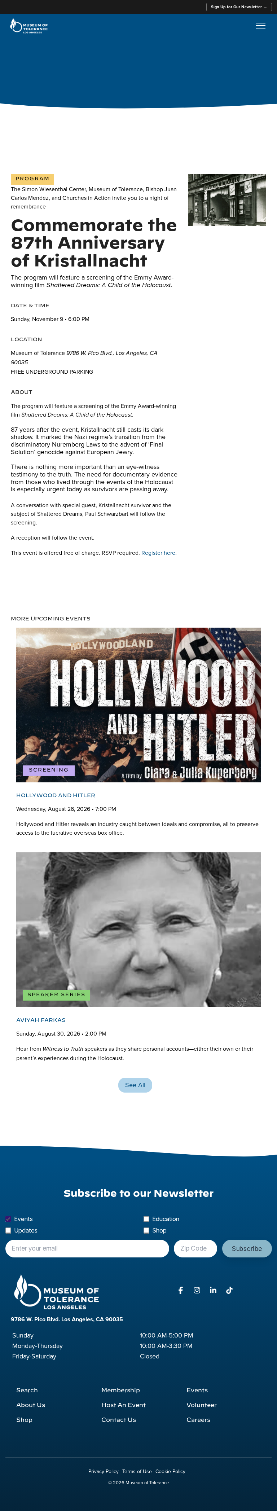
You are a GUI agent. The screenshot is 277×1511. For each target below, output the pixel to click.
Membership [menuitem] (120, 1390)
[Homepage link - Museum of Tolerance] (56, 1292)
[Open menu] (260, 25)
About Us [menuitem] (30, 1405)
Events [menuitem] (197, 1390)
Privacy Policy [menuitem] (103, 1471)
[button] (181, 1290)
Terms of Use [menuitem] (137, 1471)
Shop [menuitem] (24, 1420)
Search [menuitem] (27, 1390)
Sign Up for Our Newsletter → (239, 7)
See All (135, 1084)
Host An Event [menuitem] (123, 1405)
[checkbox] (138, 1225)
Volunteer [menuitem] (201, 1405)
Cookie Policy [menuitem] (170, 1471)
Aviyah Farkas (41, 1020)
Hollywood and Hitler (55, 795)
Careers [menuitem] (198, 1420)
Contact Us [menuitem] (118, 1420)
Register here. (159, 553)
